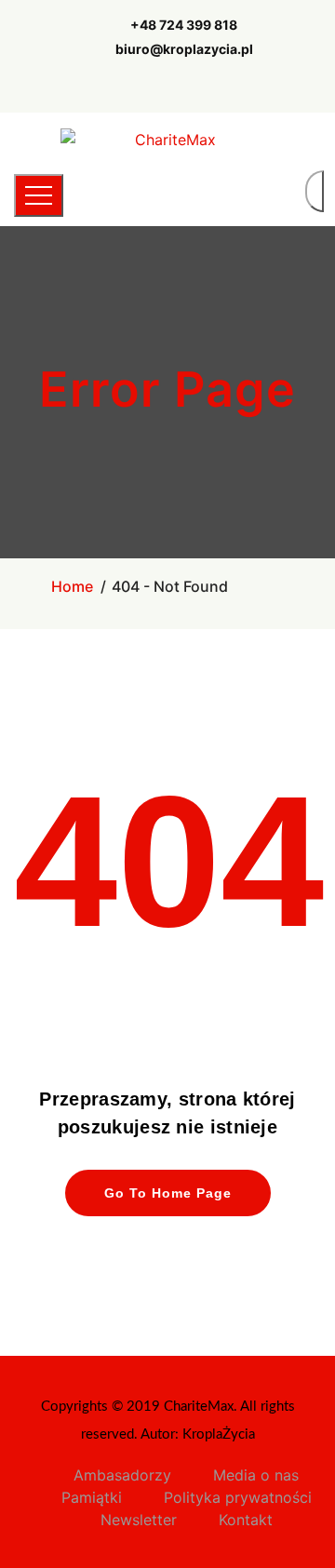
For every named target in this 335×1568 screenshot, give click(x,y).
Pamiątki (91, 1497)
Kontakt (246, 1519)
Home (72, 586)
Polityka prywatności (238, 1497)
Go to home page (168, 1193)
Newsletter (138, 1519)
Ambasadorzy (122, 1475)
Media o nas (256, 1475)
